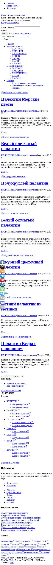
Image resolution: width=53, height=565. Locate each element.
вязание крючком (24, 541)
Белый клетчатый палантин (19, 146)
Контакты (11, 485)
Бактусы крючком (21, 404)
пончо (22, 547)
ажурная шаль (8, 541)
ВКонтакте (12, 490)
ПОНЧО (11, 428)
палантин (6, 544)
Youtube (10, 502)
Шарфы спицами (21, 456)
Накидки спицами (21, 416)
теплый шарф (26, 550)
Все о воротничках (15, 386)
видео (4, 552)
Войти (4, 33)
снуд (11, 552)
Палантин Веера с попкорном (18, 346)
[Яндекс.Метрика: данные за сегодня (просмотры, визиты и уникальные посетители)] (10, 463)
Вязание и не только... (17, 383)
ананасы (44, 544)
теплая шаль (32, 547)
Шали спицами (19, 447)
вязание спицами (32, 552)
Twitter (10, 497)
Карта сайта (12, 483)
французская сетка (41, 550)
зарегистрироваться (22, 33)
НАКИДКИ (13, 410)
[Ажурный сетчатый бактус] (14, 513)
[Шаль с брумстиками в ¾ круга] (16, 523)
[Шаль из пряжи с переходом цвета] (18, 527)
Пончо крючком (20, 431)
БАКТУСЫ (13, 401)
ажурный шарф (41, 541)
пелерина (6, 550)
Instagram (11, 500)
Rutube (10, 495)
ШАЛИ (11, 441)
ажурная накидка (30, 544)
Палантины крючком (27, 111)
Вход (3, 22)
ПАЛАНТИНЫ (8, 111)
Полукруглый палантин (24, 183)
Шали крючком (20, 444)
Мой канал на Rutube (11, 390)
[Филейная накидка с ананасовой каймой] (21, 518)
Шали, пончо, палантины (13, 15)
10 (17, 376)
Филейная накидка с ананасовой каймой (20, 520)
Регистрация (13, 22)
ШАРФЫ (12, 450)
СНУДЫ (11, 434)
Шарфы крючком (21, 453)
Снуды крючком (20, 437)
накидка (19, 552)
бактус (15, 550)
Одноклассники (14, 492)
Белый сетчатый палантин (17, 222)
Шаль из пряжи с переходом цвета (17, 530)
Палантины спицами (22, 425)
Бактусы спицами (20, 407)
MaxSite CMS (7, 560)
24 (22, 376)
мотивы (17, 544)
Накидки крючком (21, 413)
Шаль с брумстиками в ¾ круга (15, 525)
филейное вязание (9, 547)
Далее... (4, 132)
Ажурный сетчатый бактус (13, 515)
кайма (42, 547)
